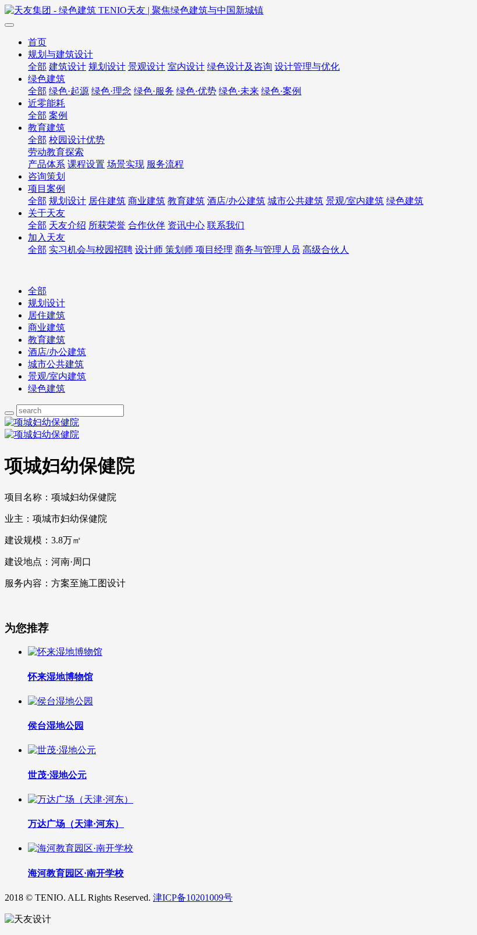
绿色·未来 (239, 91)
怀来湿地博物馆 (60, 677)
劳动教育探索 (56, 152)
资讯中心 (186, 225)
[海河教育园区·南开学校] (80, 848)
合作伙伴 (146, 225)
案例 (58, 115)
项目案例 (46, 189)
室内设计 (186, 66)
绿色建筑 (46, 79)
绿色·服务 (154, 91)
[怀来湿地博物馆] (65, 652)
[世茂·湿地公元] (62, 750)
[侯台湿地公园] (60, 701)
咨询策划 (46, 176)
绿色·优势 (196, 91)
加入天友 (46, 237)
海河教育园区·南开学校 (76, 873)
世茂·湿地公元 (57, 775)
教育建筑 (46, 127)
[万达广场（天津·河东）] (80, 799)
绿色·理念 (111, 91)
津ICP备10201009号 (193, 897)
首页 (37, 42)
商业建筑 (146, 201)
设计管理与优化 (307, 66)
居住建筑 (107, 201)
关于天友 (46, 213)
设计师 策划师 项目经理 (184, 250)
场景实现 (125, 164)
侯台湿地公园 (56, 725)
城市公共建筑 (295, 201)
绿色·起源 (69, 91)
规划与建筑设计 (60, 54)
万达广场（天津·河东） (76, 824)
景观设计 (146, 66)
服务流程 (165, 164)
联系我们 (225, 225)
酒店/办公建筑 (236, 201)
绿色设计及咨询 (239, 66)
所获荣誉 (107, 225)
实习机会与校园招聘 (91, 250)
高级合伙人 (325, 250)
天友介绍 (67, 225)
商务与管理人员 (267, 250)
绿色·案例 (281, 91)
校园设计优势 (77, 140)
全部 (37, 66)
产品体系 (46, 164)
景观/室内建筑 (355, 201)
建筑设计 (67, 66)
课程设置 (86, 164)
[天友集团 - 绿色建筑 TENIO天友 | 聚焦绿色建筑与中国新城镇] (238, 11)
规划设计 (107, 66)
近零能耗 (46, 103)
